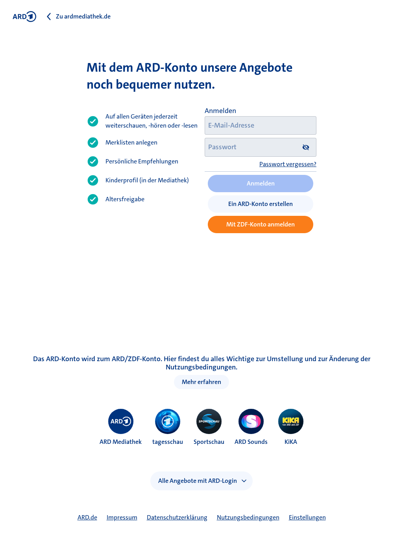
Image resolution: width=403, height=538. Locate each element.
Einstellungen (307, 517)
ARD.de (87, 517)
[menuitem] (120, 421)
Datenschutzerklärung (177, 517)
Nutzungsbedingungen (248, 517)
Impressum (122, 517)
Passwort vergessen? (287, 164)
